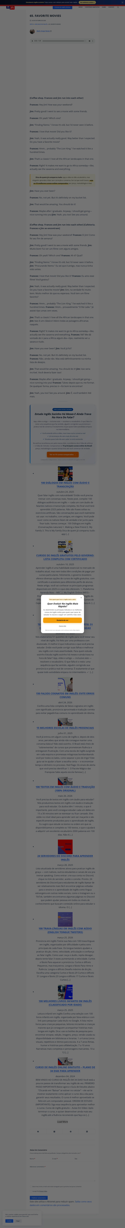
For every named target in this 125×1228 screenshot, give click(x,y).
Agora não (62, 626)
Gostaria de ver (62, 620)
